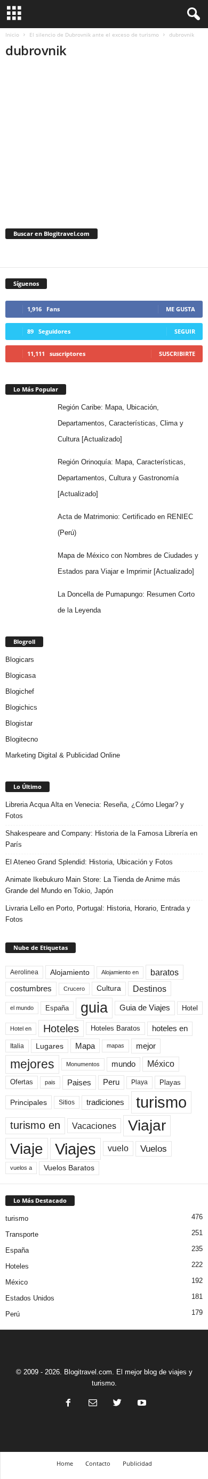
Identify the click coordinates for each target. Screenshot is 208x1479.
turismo (161, 1102)
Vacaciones (94, 1125)
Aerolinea (24, 971)
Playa (139, 1082)
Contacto (97, 1463)
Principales (28, 1102)
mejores (32, 1064)
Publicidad (137, 1463)
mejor (146, 1045)
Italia (17, 1046)
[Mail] (93, 1404)
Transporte (21, 1234)
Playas (170, 1082)
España (57, 1008)
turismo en (35, 1125)
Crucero (74, 988)
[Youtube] (141, 1404)
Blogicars (19, 660)
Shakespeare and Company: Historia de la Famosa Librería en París (101, 838)
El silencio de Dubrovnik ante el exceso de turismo (94, 34)
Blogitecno (21, 739)
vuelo (118, 1148)
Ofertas (21, 1082)
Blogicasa (20, 675)
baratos (164, 972)
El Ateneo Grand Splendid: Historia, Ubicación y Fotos (89, 862)
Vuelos (153, 1148)
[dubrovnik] (104, 135)
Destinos (149, 988)
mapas (115, 1045)
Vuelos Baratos (69, 1168)
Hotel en (20, 1028)
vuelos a (21, 1167)
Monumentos (83, 1064)
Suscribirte (177, 354)
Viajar (147, 1125)
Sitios (67, 1102)
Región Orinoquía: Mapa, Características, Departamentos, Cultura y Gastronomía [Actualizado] (122, 478)
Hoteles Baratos (115, 1028)
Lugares (49, 1046)
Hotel (190, 1008)
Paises (79, 1082)
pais (50, 1082)
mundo (123, 1064)
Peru (111, 1082)
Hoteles (61, 1028)
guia (94, 1008)
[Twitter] (117, 1404)
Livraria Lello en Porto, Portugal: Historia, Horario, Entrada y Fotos (97, 913)
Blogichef (19, 691)
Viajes (75, 1149)
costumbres (31, 988)
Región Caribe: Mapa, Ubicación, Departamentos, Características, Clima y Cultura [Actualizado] (120, 423)
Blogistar (19, 723)
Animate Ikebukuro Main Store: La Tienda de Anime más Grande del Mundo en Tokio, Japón (92, 885)
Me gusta (180, 309)
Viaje (26, 1148)
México (160, 1063)
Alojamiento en (120, 972)
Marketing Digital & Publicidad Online (62, 755)
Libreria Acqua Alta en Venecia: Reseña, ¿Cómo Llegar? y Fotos (94, 810)
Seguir (184, 331)
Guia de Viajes (144, 1008)
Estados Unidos (29, 1298)
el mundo (22, 1008)
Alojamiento (70, 972)
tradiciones (105, 1102)
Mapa (85, 1045)
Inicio (12, 34)
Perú (12, 1314)
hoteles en (170, 1028)
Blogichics (21, 707)
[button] (191, 14)
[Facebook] (68, 1404)
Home (65, 1463)
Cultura (109, 988)
